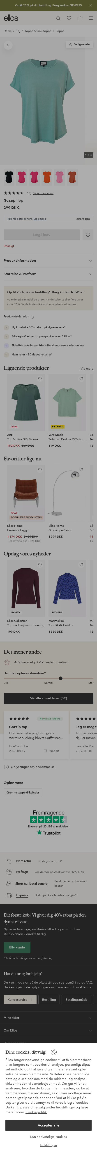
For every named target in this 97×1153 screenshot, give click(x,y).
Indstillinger (48, 1145)
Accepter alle (48, 1125)
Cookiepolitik (36, 1112)
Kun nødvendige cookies (48, 1137)
